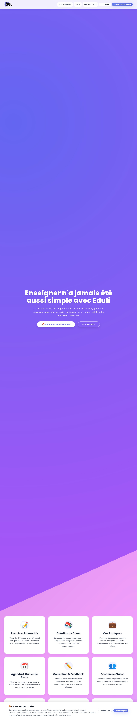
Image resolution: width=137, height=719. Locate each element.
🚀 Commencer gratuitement (56, 324)
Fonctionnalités (65, 4)
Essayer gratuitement (122, 4)
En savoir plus (88, 324)
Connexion (105, 4)
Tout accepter (121, 711)
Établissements (90, 4)
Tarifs (77, 4)
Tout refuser (105, 711)
